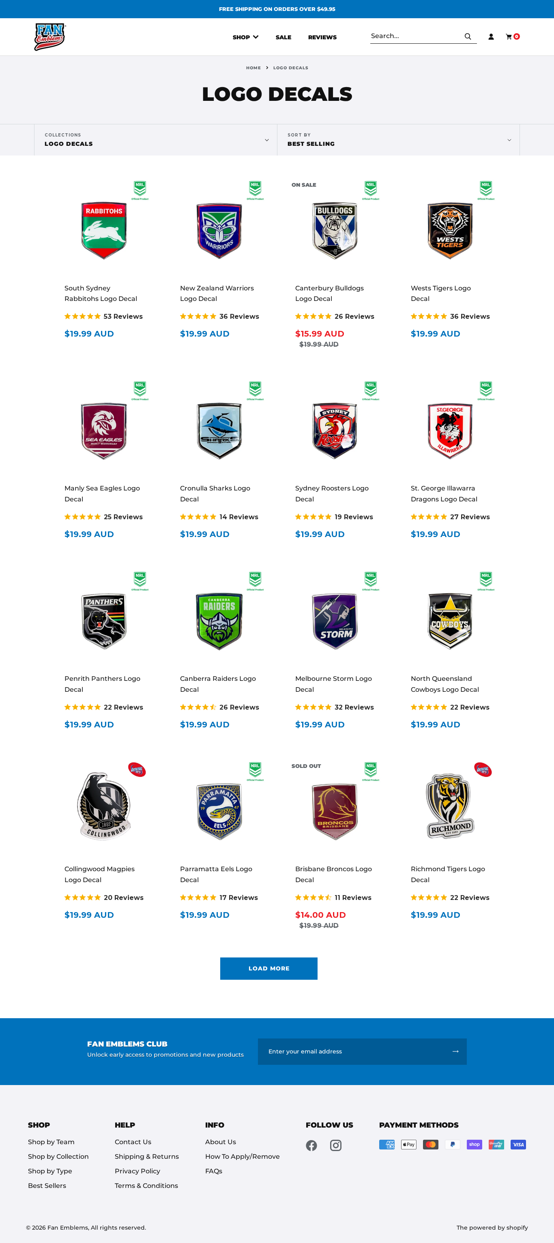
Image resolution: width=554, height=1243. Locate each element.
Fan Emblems (67, 1227)
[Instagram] (335, 1145)
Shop (242, 37)
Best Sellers (47, 1186)
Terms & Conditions (146, 1186)
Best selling (311, 143)
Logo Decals (69, 139)
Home (253, 67)
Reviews (322, 37)
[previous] (157, 9)
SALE (283, 37)
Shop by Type (50, 1171)
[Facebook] (311, 1145)
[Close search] (474, 36)
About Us (220, 1142)
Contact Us (133, 1142)
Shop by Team (51, 1142)
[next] (396, 9)
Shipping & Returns (147, 1156)
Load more (269, 968)
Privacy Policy (137, 1171)
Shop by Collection (58, 1156)
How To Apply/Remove (242, 1156)
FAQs (213, 1171)
